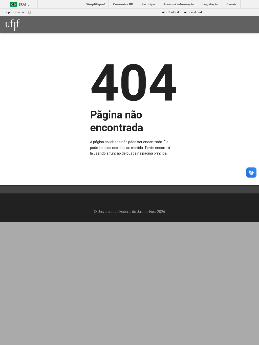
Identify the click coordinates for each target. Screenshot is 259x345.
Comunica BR (123, 4)
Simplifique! (95, 4)
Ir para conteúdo (18, 12)
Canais (231, 4)
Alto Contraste (171, 12)
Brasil (24, 4)
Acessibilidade (193, 12)
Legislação (210, 4)
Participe (148, 4)
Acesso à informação (178, 4)
